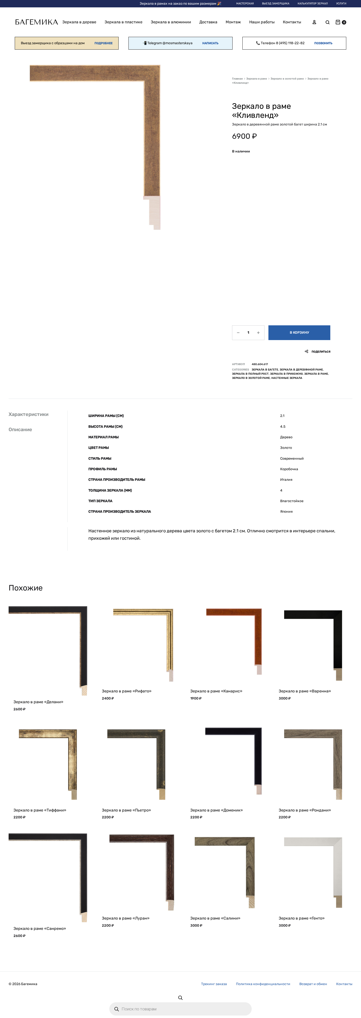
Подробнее (103, 43)
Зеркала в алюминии (171, 22)
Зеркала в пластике (123, 22)
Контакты (292, 22)
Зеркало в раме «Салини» (215, 918)
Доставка (208, 22)
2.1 (282, 416)
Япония (286, 511)
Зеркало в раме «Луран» (126, 918)
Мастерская (245, 3)
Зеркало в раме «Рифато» (127, 691)
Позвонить (323, 43)
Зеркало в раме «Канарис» (216, 691)
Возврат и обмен (313, 984)
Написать (210, 43)
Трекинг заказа (214, 984)
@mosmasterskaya (178, 43)
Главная (237, 78)
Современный (292, 458)
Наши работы (262, 22)
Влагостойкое (292, 501)
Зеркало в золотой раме (287, 78)
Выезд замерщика (275, 3)
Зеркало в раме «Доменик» (216, 810)
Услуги (341, 3)
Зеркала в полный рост (250, 373)
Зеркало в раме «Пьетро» (126, 810)
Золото (286, 448)
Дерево (286, 437)
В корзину (299, 332)
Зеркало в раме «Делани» (38, 702)
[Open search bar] (180, 997)
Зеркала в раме (256, 78)
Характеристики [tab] (28, 414)
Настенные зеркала (286, 378)
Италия (286, 480)
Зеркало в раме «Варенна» (305, 691)
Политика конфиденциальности (263, 984)
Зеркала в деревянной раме (301, 369)
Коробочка (289, 469)
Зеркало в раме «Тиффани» (40, 810)
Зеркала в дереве (79, 22)
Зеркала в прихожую (286, 373)
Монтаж (233, 22)
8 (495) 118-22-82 (290, 43)
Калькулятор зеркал (313, 3)
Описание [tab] (20, 429)
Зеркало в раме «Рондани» (305, 810)
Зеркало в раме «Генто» (302, 918)
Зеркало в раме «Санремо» (40, 928)
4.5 (282, 427)
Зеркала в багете (265, 369)
